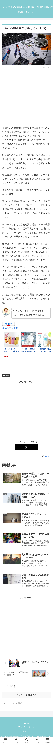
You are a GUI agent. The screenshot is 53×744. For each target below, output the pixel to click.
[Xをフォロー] (27, 447)
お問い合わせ (27, 731)
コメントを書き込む (26, 695)
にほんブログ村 (10, 328)
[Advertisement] (26, 96)
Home (26, 723)
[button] (47, 492)
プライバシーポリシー (26, 727)
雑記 (7, 375)
